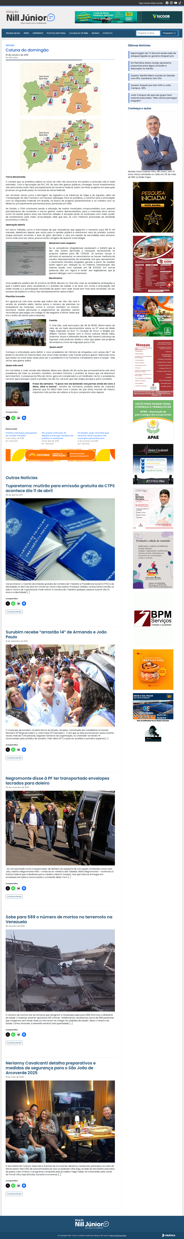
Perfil (26, 33)
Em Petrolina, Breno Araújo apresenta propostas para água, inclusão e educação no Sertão (151, 66)
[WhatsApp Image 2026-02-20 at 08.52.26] (153, 206)
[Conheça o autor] (153, 141)
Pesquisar (168, 33)
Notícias (10, 45)
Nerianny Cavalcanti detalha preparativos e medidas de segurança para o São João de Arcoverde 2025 (51, 1068)
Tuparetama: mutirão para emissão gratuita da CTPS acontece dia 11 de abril (60, 488)
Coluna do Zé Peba (78, 33)
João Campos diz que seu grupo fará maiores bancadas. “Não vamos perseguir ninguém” (154, 98)
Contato (107, 33)
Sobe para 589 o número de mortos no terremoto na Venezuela (59, 919)
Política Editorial (56, 33)
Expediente (38, 33)
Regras (95, 33)
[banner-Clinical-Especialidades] (153, 368)
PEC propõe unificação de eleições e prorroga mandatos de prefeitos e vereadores (57, 436)
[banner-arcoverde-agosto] (60, 455)
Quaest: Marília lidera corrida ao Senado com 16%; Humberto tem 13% (153, 77)
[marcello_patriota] (153, 733)
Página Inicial (13, 33)
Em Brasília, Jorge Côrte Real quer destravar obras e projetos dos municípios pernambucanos (93, 436)
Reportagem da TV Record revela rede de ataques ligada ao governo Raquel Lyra (153, 55)
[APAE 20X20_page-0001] (153, 420)
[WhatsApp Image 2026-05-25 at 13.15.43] (153, 264)
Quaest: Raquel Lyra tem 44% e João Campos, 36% (151, 87)
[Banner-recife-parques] (153, 316)
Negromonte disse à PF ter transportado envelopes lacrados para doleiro (57, 780)
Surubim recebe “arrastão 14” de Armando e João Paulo (56, 634)
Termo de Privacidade (117, 1235)
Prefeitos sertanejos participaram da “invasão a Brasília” (21, 434)
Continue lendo (14, 611)
